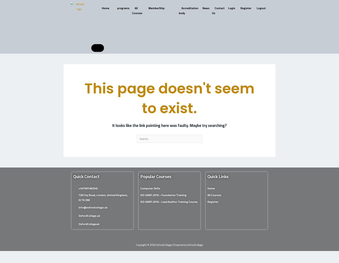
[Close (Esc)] (38, 254)
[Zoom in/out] (5, 254)
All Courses (137, 11)
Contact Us (218, 11)
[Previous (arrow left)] (5, 260)
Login (231, 8)
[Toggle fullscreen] (16, 254)
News (206, 8)
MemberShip (156, 8)
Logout (261, 8)
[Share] (27, 254)
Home (105, 8)
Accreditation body (188, 11)
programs (123, 8)
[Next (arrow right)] (16, 260)
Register (245, 8)
